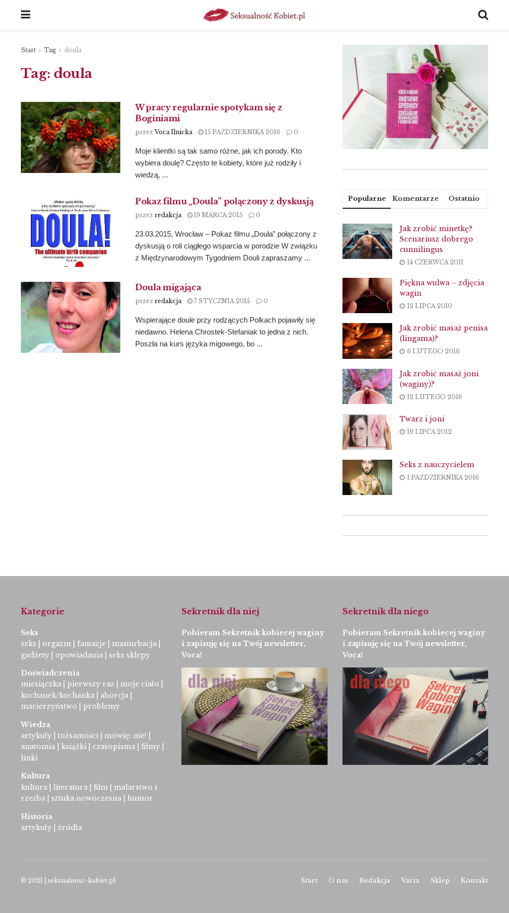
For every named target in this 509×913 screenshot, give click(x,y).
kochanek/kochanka (57, 695)
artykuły (36, 735)
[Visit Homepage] (254, 15)
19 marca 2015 (217, 215)
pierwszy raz (90, 683)
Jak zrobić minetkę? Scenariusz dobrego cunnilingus (436, 239)
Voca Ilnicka (173, 132)
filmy (150, 746)
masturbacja (134, 643)
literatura (70, 787)
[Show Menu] (25, 15)
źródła (69, 827)
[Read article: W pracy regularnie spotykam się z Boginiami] (70, 137)
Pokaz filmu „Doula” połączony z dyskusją (224, 201)
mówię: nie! (124, 735)
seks (28, 643)
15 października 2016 (241, 132)
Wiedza (35, 724)
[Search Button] (483, 15)
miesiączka (41, 683)
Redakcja (374, 880)
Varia (410, 880)
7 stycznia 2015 (221, 301)
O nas (338, 880)
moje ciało (139, 683)
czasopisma (113, 746)
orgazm (56, 643)
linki (29, 757)
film (100, 787)
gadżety (35, 655)
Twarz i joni (422, 419)
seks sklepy (129, 655)
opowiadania (79, 655)
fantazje (91, 643)
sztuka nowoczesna (86, 798)
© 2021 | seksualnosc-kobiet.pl (68, 880)
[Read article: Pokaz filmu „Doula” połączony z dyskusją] (70, 231)
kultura (34, 787)
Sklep (440, 880)
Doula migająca (168, 287)
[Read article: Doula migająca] (70, 317)
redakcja (168, 215)
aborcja (114, 695)
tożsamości (78, 735)
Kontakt (474, 880)
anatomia (38, 746)
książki (73, 746)
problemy (101, 706)
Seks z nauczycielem (437, 464)
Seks (30, 632)
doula (73, 50)
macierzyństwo (49, 706)
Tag (50, 50)
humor (140, 798)
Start (28, 50)
